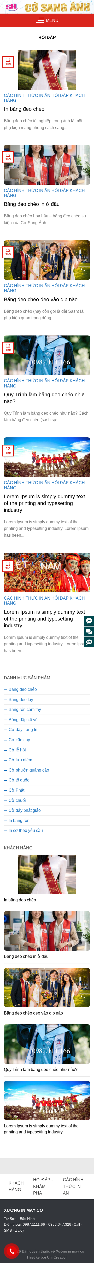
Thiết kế (33, 1257)
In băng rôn (19, 820)
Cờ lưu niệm (20, 760)
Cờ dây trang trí (23, 729)
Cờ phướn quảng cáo (29, 770)
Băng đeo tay (21, 699)
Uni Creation (57, 1257)
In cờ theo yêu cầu (26, 830)
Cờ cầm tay (19, 740)
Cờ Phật (16, 790)
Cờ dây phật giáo (25, 810)
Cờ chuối (17, 800)
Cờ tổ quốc (19, 780)
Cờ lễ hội (17, 750)
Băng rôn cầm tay (25, 709)
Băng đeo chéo (23, 689)
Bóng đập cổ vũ (23, 719)
